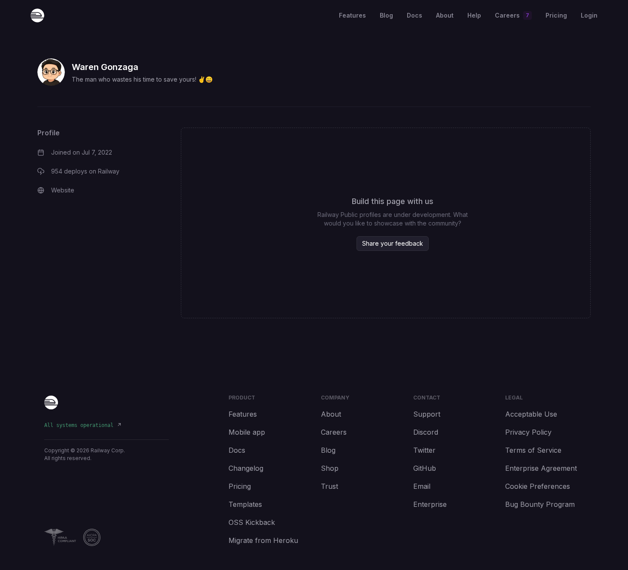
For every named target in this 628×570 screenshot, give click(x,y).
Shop (329, 468)
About (445, 15)
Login (589, 15)
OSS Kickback (252, 522)
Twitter (424, 450)
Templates (245, 504)
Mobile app (247, 432)
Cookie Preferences (537, 486)
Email (421, 486)
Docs (414, 15)
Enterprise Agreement (541, 468)
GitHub (424, 468)
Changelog (246, 468)
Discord (425, 432)
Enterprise (430, 504)
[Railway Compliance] (106, 537)
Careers (334, 432)
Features (352, 15)
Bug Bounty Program (540, 504)
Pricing (556, 15)
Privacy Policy (528, 432)
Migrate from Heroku (263, 540)
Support (426, 414)
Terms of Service (533, 450)
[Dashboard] (37, 15)
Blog (386, 15)
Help (474, 15)
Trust (329, 486)
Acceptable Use (531, 414)
